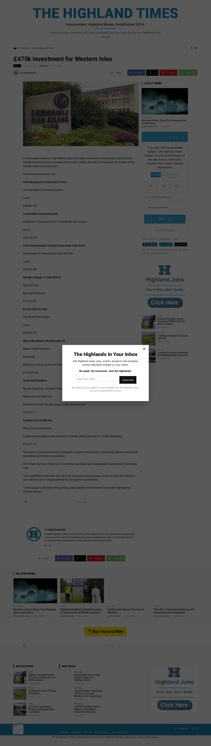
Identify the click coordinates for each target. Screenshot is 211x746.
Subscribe (127, 379)
